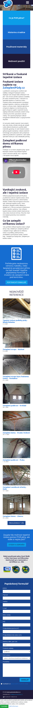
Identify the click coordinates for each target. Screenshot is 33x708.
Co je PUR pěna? (16, 18)
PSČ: (4, 621)
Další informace (13, 706)
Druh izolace (6, 655)
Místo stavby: (7, 615)
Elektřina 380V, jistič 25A (10, 641)
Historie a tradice (16, 32)
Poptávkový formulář (16, 282)
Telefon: (5, 601)
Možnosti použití (16, 61)
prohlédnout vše (16, 523)
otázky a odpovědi (16, 545)
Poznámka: (6, 662)
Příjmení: (5, 595)
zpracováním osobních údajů (19, 684)
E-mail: (5, 608)
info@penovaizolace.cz (16, 694)
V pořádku (4, 706)
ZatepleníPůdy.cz (14, 87)
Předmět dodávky (8, 648)
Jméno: (5, 588)
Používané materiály (16, 46)
